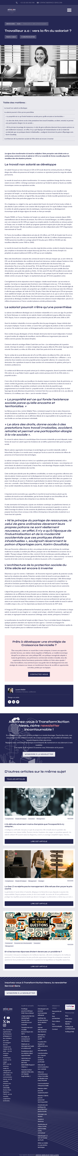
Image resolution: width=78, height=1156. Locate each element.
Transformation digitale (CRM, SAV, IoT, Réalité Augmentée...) (27, 1073)
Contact (55, 1029)
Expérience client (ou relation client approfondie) (27, 1053)
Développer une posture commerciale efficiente (43, 1012)
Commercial (8, 943)
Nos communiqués (57, 1025)
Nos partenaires (56, 1017)
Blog (18, 24)
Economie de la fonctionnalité (23, 943)
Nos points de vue (56, 1012)
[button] (69, 10)
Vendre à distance (41, 1120)
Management (41, 819)
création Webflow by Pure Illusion (47, 1155)
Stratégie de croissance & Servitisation (25, 1039)
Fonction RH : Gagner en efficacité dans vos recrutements (43, 1046)
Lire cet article (39, 841)
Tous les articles (16, 779)
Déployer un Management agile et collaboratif (27, 1046)
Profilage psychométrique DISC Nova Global (27, 1011)
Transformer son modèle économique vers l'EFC (27, 1031)
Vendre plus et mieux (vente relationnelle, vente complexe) (42, 1128)
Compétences (9, 819)
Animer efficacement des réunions (42, 1030)
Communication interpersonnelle (43, 1084)
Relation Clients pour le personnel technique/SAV (43, 1099)
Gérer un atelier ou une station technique (43, 1145)
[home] (12, 10)
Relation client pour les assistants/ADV (43, 1091)
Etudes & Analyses (21, 819)
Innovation (31, 819)
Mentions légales (68, 1023)
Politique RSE (69, 1032)
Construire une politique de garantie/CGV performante (43, 1108)
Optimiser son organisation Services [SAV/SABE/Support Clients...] (28, 1062)
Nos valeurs (56, 1021)
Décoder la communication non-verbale (43, 1067)
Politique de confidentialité (70, 1028)
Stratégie (41, 881)
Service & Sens (10, 24)
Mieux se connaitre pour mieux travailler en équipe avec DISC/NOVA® (43, 1076)
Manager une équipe (42, 1115)
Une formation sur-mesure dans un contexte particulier (43, 1057)
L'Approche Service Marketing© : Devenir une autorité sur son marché (27, 1020)
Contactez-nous (39, 674)
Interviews (68, 1019)
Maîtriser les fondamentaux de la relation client (43, 1021)
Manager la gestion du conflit (41, 1037)
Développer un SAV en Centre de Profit (43, 1138)
